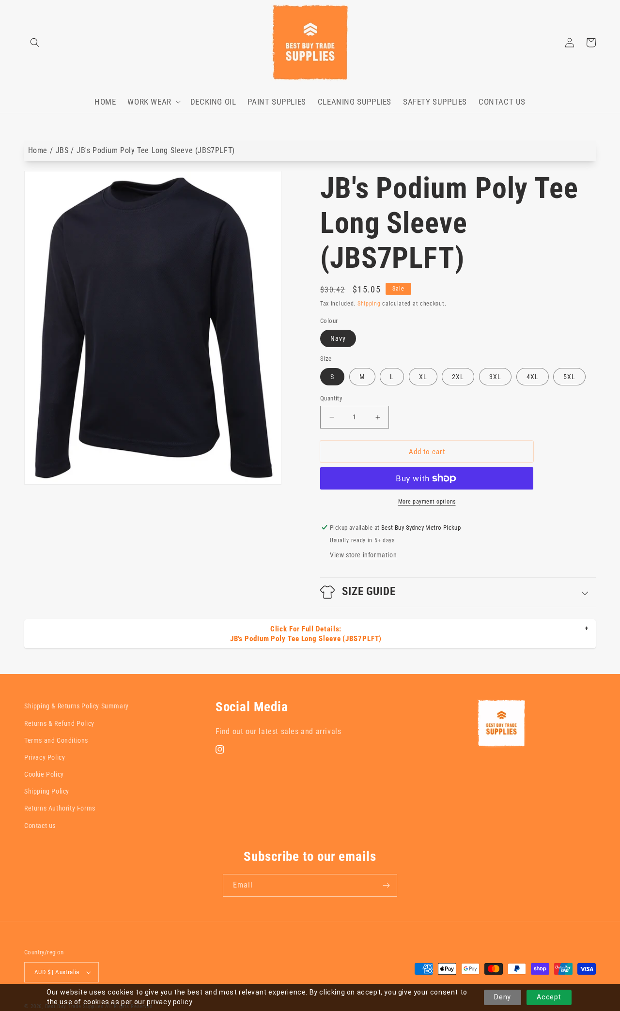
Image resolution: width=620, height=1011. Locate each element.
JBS (62, 150)
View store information (363, 555)
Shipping (369, 303)
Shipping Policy (46, 791)
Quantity (331, 398)
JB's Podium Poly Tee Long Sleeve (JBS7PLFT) (156, 150)
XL (423, 377)
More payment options (427, 501)
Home (37, 150)
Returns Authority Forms (59, 808)
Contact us (40, 825)
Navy (338, 338)
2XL (458, 377)
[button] (35, 42)
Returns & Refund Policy (59, 723)
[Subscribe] (386, 885)
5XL (569, 377)
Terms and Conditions (56, 740)
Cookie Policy (44, 774)
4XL (533, 377)
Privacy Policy (44, 757)
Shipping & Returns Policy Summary (76, 706)
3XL (495, 377)
